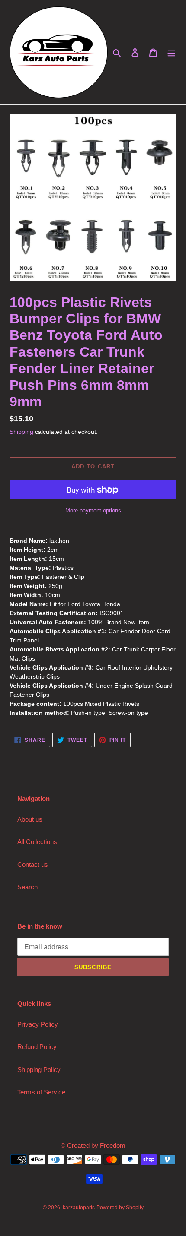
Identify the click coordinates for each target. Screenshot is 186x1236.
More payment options (93, 510)
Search (27, 887)
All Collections (37, 841)
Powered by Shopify (120, 1207)
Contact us (32, 864)
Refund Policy (37, 1046)
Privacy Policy (37, 1024)
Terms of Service (41, 1092)
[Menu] (171, 52)
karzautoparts (79, 1207)
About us (29, 819)
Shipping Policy (39, 1069)
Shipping (21, 431)
